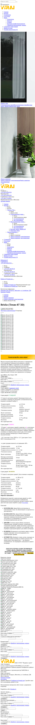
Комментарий (5, 641)
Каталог (6, 13)
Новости (9, 20)
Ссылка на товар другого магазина (11, 636)
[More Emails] (13, 279)
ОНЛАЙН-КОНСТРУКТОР (24, 553)
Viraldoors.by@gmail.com (11, 286)
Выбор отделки (8, 28)
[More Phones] (12, 263)
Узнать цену (4, 376)
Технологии (10, 19)
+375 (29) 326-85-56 (6, 192)
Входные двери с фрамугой (18, 229)
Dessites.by (13, 689)
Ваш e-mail (4, 635)
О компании (7, 15)
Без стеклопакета (18, 220)
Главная (6, 12)
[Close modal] (12, 378)
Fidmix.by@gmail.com (10, 284)
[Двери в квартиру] (17, 232)
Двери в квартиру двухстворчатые (20, 238)
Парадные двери (15, 106)
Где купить (7, 16)
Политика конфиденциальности (16, 23)
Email (2, 383)
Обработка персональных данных (16, 25)
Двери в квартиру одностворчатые (10, 180)
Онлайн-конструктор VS (11, 29)
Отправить (4, 386)
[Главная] (7, 188)
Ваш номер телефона (7, 381)
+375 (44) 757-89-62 (6, 198)
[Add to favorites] (1, 312)
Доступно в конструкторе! (8, 310)
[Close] (7, 191)
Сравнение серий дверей (11, 26)
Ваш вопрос (4, 720)
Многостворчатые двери (20, 105)
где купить (4, 679)
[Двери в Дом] (15, 210)
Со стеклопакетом (19, 218)
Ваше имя (4, 379)
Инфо (5, 17)
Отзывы (9, 22)
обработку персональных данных (20, 385)
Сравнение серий (14, 388)
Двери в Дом (4, 103)
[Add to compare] (3, 312)
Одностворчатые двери (7, 105)
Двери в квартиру (6, 179)
